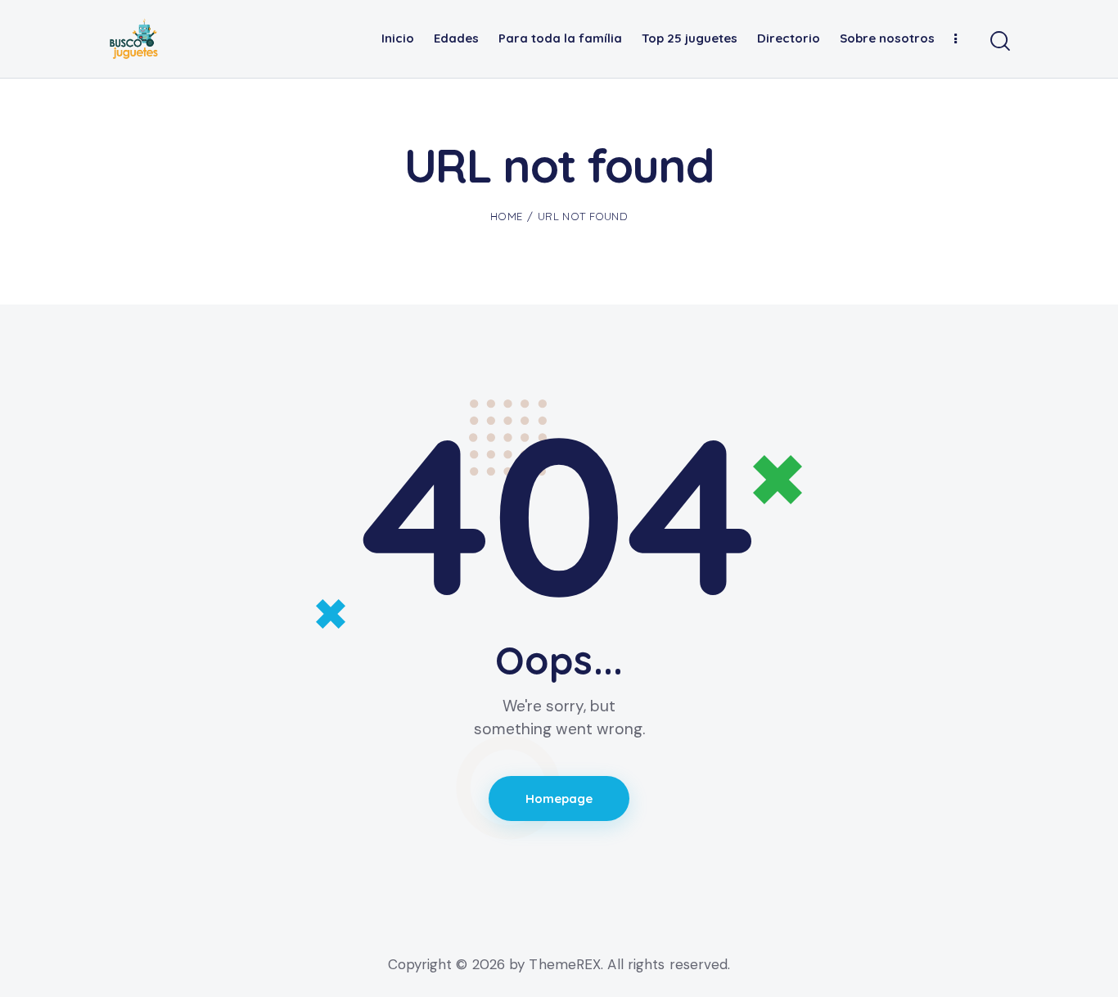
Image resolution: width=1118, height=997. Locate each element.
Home (506, 216)
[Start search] (999, 42)
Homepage (559, 798)
